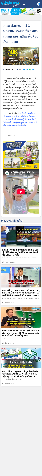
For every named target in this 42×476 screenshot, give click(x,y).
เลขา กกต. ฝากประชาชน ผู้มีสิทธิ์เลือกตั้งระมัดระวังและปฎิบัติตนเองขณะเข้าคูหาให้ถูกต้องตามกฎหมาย (20, 333)
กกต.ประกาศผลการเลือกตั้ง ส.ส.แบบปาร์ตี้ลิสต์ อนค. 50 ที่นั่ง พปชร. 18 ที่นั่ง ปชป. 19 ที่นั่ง (20, 252)
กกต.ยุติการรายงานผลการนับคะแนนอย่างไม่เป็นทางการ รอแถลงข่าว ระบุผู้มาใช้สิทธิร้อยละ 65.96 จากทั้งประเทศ (21, 293)
